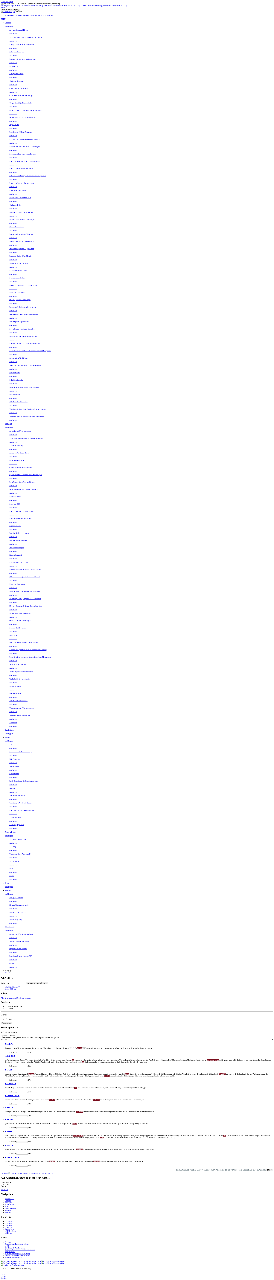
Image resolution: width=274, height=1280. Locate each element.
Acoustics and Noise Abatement (20, 431)
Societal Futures (14, 373)
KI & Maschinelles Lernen (18, 271)
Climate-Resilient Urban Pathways (21, 96)
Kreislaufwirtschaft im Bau (18, 562)
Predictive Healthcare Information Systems (23, 642)
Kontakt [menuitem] (8, 890)
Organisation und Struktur (18, 949)
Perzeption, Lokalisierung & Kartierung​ (22, 307)
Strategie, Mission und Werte (19, 941)
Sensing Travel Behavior (17, 664)
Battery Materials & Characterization (21, 44)
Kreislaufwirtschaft (15, 555)
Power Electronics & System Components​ (23, 314)
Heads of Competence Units (18, 905)
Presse (7, 1206)
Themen (8, 1201)
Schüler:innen (14, 774)
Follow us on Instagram (29, 15)
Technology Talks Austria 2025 (20, 854)
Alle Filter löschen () (12, 987)
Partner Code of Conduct (13, 1257)
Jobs (10, 744)
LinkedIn (8, 1221)
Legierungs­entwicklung (17, 278)
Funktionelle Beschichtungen (19, 533)
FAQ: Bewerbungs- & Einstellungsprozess (23, 781)
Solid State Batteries (16, 380)
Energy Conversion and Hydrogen (21, 168)
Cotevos (8, 1131)
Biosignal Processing (16, 74)
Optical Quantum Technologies (20, 300)
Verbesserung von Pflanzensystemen (21, 708)
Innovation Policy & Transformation (21, 241)
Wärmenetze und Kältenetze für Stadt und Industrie (26, 416)
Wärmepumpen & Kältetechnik (20, 715)
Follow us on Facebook (45, 15)
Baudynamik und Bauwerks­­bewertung (22, 59)
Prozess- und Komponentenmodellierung (23, 336)
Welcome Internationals (17, 796)
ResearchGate (10, 1229)
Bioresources (13, 66)
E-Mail (3, 1276)
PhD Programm (14, 759)
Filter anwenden (6, 1023)
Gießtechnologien (15, 205)
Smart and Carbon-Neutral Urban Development (25, 365)
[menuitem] (139, 26)
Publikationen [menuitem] (9, 730)
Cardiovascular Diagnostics (18, 88)
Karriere (8, 1210)
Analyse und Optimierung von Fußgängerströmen (26, 438)
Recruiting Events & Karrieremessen (21, 810)
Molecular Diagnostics (17, 292)
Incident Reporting (15, 919)
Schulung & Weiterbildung (18, 358)
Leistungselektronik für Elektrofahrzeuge (23, 285)
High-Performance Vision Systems (21, 212)
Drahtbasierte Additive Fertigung (20, 132)
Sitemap (8, 1242)
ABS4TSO (9, 1107)
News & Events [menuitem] (10, 832)
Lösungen (8, 1203)
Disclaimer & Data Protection (15, 1248)
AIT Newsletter (14, 861)
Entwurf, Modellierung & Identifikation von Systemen (27, 176)
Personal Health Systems (17, 628)
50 (271, 1170)
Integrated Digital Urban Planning (20, 256)
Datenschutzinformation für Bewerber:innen (20, 1250)
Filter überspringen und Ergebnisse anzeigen (16, 998)
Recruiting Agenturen (16, 825)
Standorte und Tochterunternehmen (21, 934)
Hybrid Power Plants (16, 227)
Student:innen (14, 766)
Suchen (3, 983)
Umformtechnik (14, 394)
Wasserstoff (13, 723)
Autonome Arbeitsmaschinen (19, 453)
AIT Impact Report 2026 (17, 839)
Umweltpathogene (15, 686)
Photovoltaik (13, 635)
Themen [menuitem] (8, 23)
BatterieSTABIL (12, 1095)
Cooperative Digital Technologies (20, 103)
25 (268, 1170)
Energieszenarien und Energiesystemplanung (24, 161)
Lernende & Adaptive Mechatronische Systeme (25, 569)
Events (11, 876)
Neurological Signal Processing (20, 613)
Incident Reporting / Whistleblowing (17, 1254)
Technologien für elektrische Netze (21, 672)
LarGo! (8, 1070)
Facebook (8, 1225)
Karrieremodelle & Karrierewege (20, 752)
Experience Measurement (18, 190)
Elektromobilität (14, 504)
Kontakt (8, 1212)
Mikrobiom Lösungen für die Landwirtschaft (24, 577)
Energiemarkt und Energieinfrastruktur (22, 511)
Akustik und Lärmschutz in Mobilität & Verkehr (25, 37)
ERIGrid (9, 1119)
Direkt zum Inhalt (7, 2)
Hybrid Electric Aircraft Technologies (22, 219)
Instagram (8, 1227)
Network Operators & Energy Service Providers (25, 606)
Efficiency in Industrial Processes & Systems (24, 139)
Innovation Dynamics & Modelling (21, 234)
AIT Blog (12, 847)
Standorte (4, 1278)
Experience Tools (15, 526)
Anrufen (4, 1274)
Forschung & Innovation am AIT (20, 956)
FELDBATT (10, 1083)
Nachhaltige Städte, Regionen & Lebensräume (25, 599)
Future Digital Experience (18, 540)
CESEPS (9, 1044)
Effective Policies (15, 497)
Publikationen (9, 1204)
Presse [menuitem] (7, 883)
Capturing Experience (16, 81)
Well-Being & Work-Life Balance (20, 803)
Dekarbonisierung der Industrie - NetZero (23, 489)
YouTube (8, 1223)
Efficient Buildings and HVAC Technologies (24, 147)
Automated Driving (16, 446)
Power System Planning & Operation (21, 329)
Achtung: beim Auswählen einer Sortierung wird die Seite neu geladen (35, 1038)
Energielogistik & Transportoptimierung (22, 154)
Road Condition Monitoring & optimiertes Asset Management (30, 351)
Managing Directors (16, 898)
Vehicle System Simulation (18, 402)
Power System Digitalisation (19, 322)
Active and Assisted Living (18, 30)
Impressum (4, 1190)
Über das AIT (9, 1199)
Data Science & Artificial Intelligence (22, 117)
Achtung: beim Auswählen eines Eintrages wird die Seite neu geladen (230, 1170)
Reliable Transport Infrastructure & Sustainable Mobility (28, 650)
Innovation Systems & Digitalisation (21, 249)
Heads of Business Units (17, 912)
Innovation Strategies (16, 548)
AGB (7, 1246)
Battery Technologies (16, 52)
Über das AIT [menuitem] (9, 927)
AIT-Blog (8, 1233)
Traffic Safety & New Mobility (19, 679)
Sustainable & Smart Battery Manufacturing (24, 387)
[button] (3, 7)
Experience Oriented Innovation (20, 518)
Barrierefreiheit (10, 1252)
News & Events (10, 1208)
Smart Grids (11, 989)
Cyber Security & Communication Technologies (25, 110)
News (11, 868)
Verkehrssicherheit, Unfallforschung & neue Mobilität (27, 409)
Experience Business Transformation (21, 183)
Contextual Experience (17, 460)
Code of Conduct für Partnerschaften (17, 1256)
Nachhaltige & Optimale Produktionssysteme (24, 591)
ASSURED (10, 1056)
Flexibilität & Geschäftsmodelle (20, 198)
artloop (11, 963)
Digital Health (14, 125)
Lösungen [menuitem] (8, 424)
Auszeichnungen (15, 817)
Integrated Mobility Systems (18, 263)
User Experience (15, 693)
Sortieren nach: (6, 1038)
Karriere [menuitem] (8, 737)
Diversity (12, 788)
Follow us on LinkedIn (13, 15)
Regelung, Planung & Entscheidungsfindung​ (24, 343)
